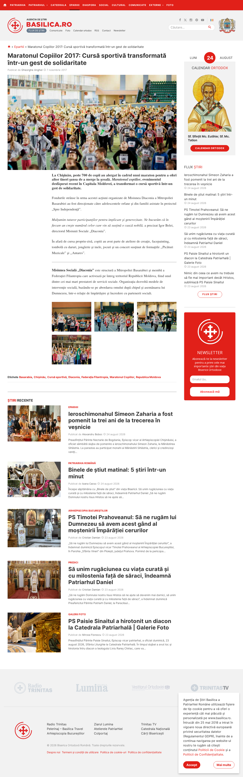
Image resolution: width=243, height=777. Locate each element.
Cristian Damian (91, 537)
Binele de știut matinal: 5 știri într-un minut (117, 472)
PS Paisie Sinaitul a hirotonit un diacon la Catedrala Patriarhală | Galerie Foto (119, 624)
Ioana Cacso (89, 483)
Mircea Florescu (91, 634)
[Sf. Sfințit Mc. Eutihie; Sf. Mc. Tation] (210, 102)
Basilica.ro (49, 24)
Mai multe (224, 765)
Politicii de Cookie (211, 750)
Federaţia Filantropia (94, 377)
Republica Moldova (148, 377)
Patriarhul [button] (37, 5)
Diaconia (74, 377)
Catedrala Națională (155, 729)
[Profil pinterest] (196, 20)
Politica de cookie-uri (113, 752)
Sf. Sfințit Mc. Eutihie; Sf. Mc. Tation (209, 138)
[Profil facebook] (180, 20)
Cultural (119, 5)
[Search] (210, 27)
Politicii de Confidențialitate (203, 754)
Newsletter (119, 30)
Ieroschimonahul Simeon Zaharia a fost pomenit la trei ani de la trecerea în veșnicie (120, 420)
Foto (170, 5)
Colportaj (101, 733)
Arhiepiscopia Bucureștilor (65, 733)
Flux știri (209, 294)
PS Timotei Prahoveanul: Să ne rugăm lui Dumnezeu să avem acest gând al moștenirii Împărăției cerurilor (122, 524)
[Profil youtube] (202, 20)
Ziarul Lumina (103, 724)
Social (104, 5)
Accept (191, 765)
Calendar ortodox (82, 30)
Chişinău (40, 377)
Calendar (210, 68)
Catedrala (58, 5)
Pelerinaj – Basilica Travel (65, 729)
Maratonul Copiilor (122, 377)
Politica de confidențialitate (145, 752)
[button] (238, 5)
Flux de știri (36, 30)
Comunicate (137, 5)
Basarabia (25, 377)
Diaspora (89, 5)
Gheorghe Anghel (32, 69)
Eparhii (74, 5)
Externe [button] (155, 5)
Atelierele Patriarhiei (108, 729)
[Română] (212, 20)
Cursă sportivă (57, 377)
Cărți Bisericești (152, 733)
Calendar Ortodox (209, 148)
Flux (193, 167)
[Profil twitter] (185, 20)
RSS (97, 30)
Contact (106, 30)
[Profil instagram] (191, 20)
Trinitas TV (148, 724)
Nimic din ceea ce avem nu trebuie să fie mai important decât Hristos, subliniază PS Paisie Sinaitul (209, 277)
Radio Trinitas (56, 724)
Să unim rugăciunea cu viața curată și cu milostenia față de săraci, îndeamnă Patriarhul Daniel (119, 575)
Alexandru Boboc (92, 434)
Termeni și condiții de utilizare (80, 752)
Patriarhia (18, 5)
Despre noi (53, 752)
